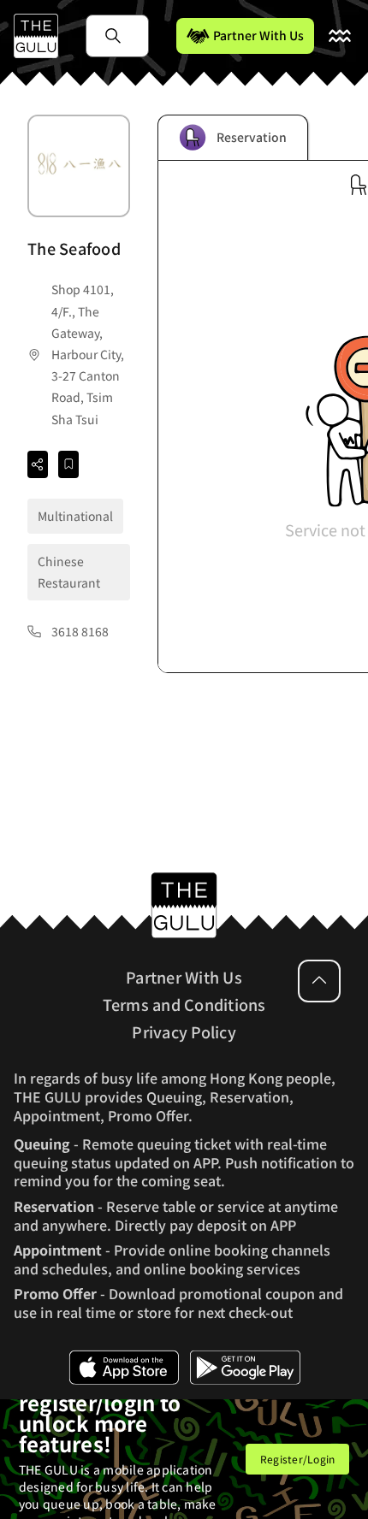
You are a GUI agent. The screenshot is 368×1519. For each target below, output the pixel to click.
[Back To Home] (36, 36)
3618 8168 (80, 631)
